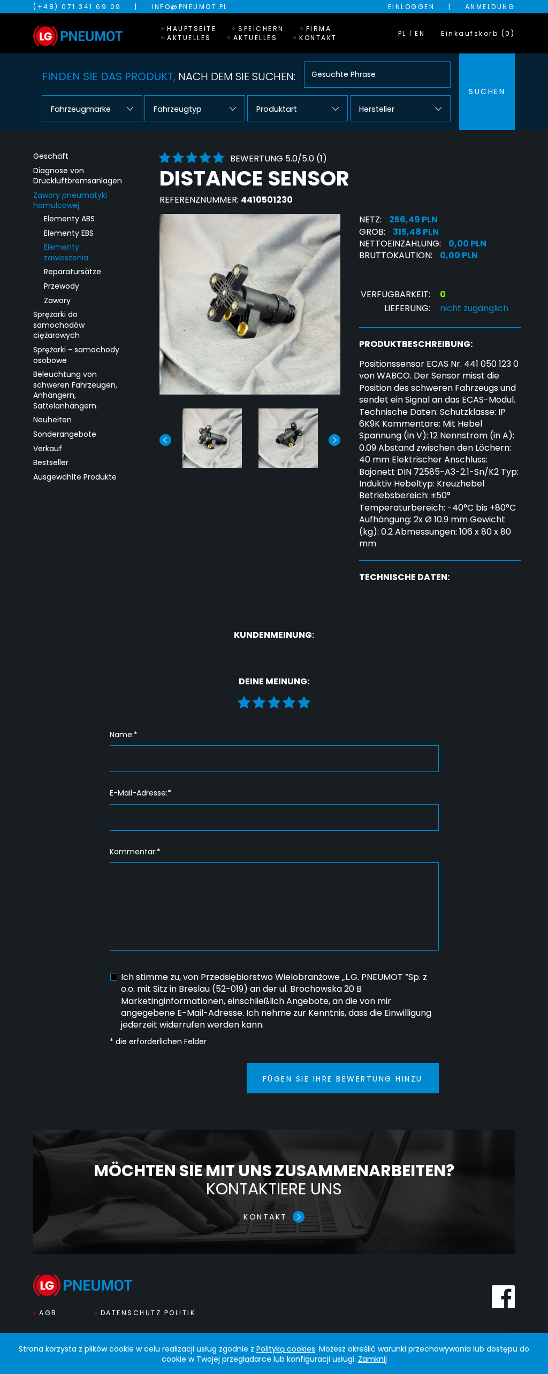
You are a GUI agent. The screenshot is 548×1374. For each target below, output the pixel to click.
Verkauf (47, 449)
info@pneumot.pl (189, 6)
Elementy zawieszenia (66, 252)
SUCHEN (487, 91)
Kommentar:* (135, 852)
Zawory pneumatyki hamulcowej (70, 200)
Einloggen (411, 6)
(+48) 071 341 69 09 (77, 6)
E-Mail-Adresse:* (140, 793)
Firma (319, 29)
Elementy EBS (69, 233)
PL (402, 33)
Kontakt (318, 38)
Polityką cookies (285, 1349)
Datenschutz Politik (148, 1312)
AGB (48, 1312)
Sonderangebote (64, 434)
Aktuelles (189, 38)
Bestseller (50, 463)
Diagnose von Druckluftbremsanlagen (77, 176)
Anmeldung (490, 6)
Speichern (261, 29)
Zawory (57, 301)
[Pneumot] (78, 33)
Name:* (124, 735)
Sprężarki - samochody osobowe (76, 355)
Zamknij (372, 1359)
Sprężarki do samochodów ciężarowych (59, 325)
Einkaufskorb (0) (478, 33)
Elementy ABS (69, 219)
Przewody (61, 286)
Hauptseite (191, 29)
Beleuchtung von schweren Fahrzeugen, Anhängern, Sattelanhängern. (75, 390)
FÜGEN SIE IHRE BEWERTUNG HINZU (343, 1079)
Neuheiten (52, 420)
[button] (334, 440)
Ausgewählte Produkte (75, 477)
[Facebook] (503, 1296)
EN (420, 33)
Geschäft (50, 156)
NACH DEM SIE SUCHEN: (168, 76)
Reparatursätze (72, 272)
